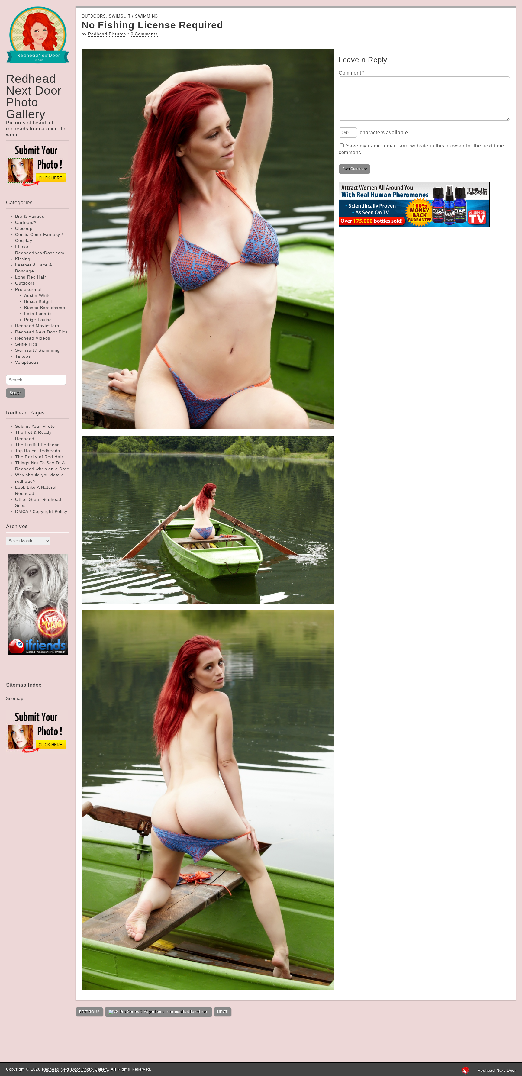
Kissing (23, 258)
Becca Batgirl (38, 301)
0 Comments (144, 34)
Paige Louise (38, 319)
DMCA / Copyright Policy (41, 511)
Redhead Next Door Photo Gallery (34, 96)
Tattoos (23, 356)
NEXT (222, 1012)
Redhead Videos (32, 338)
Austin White (37, 295)
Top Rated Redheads (37, 450)
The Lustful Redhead (37, 444)
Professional (28, 289)
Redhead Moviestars (37, 325)
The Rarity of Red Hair (39, 456)
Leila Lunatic (37, 313)
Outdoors (25, 283)
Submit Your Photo (35, 426)
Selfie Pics (26, 344)
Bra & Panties (29, 216)
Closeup (24, 228)
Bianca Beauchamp (44, 307)
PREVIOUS (89, 1012)
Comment (352, 73)
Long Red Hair (30, 277)
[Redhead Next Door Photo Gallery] (37, 39)
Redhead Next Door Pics (41, 332)
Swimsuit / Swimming (37, 350)
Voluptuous (27, 362)
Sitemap (15, 698)
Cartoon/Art (27, 222)
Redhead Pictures (107, 34)
